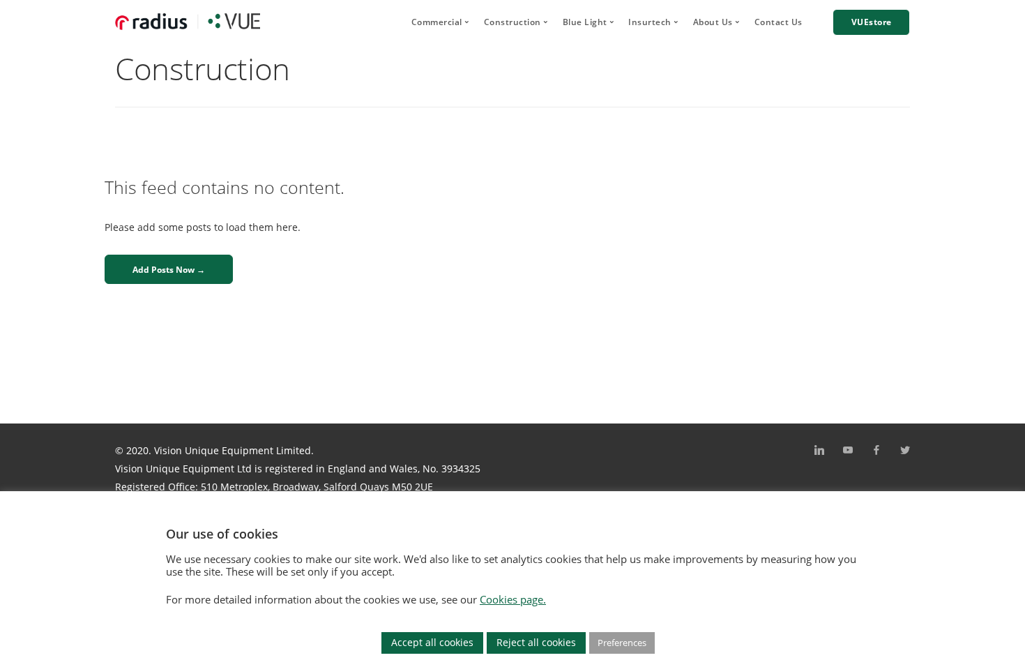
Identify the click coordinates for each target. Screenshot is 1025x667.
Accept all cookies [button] (432, 642)
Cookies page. (513, 599)
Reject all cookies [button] (536, 642)
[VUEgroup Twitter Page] (904, 450)
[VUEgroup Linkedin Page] (819, 450)
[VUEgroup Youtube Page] (847, 450)
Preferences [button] (622, 642)
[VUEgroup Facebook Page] (876, 450)
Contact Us (778, 22)
